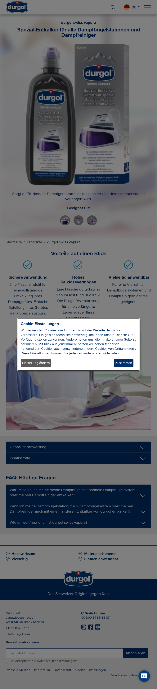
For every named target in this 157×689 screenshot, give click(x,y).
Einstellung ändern (36, 363)
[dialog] (78, 344)
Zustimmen (123, 363)
